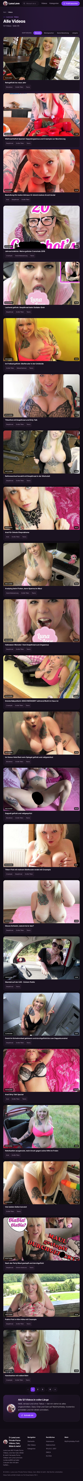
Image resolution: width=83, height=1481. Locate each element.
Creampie (9, 255)
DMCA (48, 1452)
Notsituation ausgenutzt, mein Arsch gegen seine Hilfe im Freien (31, 1151)
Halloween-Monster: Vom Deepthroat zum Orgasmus (27, 645)
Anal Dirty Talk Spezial (14, 1094)
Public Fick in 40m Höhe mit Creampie (21, 1319)
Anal (7, 199)
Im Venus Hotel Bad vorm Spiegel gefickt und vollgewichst (29, 757)
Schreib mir (30, 1416)
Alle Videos (32, 1445)
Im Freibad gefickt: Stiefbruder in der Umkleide (24, 364)
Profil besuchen (73, 4)
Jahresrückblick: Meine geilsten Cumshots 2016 (25, 251)
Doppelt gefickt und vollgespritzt (18, 813)
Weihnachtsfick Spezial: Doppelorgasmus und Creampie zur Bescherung (35, 139)
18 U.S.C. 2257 (51, 1449)
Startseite (31, 1441)
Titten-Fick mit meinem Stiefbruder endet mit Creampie (28, 870)
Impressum (50, 1441)
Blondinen (9, 87)
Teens (28, 87)
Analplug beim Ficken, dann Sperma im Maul (23, 589)
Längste (75, 33)
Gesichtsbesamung (21, 255)
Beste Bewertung (63, 33)
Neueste (38, 33)
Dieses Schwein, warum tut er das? (19, 926)
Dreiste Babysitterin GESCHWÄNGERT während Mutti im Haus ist (31, 701)
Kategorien (54, 3)
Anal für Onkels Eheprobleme (17, 532)
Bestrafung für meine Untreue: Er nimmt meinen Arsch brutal (30, 195)
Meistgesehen (49, 33)
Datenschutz (50, 1445)
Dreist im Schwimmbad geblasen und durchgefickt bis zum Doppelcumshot (36, 1038)
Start (4, 12)
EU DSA (49, 1456)
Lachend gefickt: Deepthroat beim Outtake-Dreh (25, 307)
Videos (44, 3)
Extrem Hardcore (21, 1267)
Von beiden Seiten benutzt (16, 1207)
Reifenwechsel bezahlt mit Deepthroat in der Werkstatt (27, 476)
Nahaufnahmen (22, 368)
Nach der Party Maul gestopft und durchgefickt (24, 1263)
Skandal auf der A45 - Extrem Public (20, 982)
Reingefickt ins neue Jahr (15, 83)
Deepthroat (9, 143)
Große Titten (19, 87)
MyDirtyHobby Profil (72, 1441)
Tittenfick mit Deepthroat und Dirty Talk (21, 420)
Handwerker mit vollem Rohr (16, 1376)
